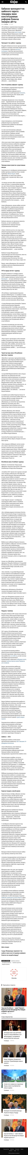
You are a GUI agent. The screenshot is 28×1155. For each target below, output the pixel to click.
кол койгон (13, 656)
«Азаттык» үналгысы (15, 960)
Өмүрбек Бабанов (5, 964)
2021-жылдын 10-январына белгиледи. (13, 742)
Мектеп (10, 1150)
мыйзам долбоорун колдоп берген (11, 897)
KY (18, 1150)
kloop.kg (6, 24)
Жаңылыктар (6, 1149)
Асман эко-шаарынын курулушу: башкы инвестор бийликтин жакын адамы (13, 1086)
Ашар (15, 1150)
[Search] (26, 2)
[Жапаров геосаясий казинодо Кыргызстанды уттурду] (14, 1103)
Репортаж (17, 1149)
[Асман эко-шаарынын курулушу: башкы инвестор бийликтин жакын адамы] (14, 1079)
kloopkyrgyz (3, 1013)
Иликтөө (12, 1149)
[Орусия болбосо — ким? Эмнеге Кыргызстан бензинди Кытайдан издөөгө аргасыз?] (14, 997)
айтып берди (11, 173)
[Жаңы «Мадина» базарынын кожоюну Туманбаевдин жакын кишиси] (14, 1054)
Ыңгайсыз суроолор (17, 962)
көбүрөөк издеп (21, 659)
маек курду (18, 32)
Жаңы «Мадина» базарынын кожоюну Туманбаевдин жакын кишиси (13, 1061)
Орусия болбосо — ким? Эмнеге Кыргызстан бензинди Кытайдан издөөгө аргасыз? (13, 1009)
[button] (2, 2)
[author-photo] (14, 976)
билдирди (4, 279)
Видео (22, 1149)
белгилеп (22, 93)
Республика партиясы (6, 962)
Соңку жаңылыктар (6, 1017)
